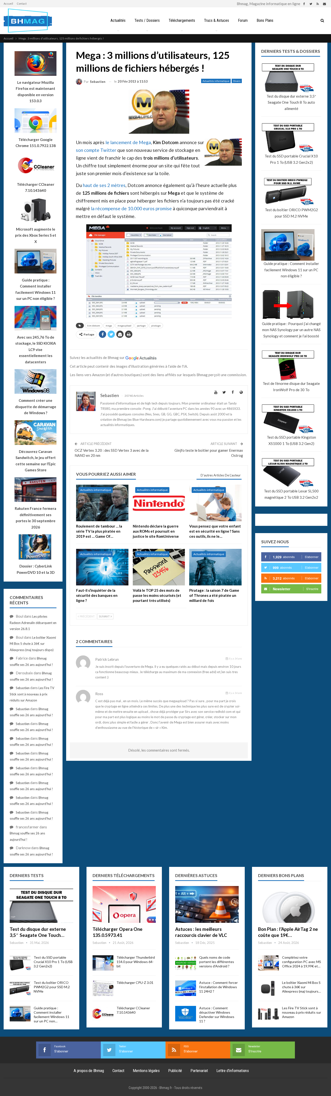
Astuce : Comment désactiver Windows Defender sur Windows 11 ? (216, 1014)
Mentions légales (146, 1070)
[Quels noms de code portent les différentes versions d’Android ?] (185, 963)
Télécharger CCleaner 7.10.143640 (133, 1010)
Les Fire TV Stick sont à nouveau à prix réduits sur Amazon (32, 694)
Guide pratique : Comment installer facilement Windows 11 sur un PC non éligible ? (291, 269)
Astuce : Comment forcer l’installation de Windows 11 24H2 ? (218, 986)
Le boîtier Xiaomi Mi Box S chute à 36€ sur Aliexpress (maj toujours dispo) (33, 644)
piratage (156, 325)
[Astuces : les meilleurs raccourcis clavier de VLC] (207, 904)
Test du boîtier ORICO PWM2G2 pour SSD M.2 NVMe (291, 213)
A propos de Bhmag (89, 1070)
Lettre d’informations (232, 1070)
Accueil (8, 3)
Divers (236, 80)
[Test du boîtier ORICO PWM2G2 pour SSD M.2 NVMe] (20, 988)
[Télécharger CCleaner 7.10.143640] (103, 1013)
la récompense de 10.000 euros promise (131, 208)
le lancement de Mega (128, 142)
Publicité (175, 1070)
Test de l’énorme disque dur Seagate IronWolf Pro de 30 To (291, 386)
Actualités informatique (216, 80)
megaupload (124, 325)
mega (109, 325)
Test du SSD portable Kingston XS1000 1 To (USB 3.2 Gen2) (291, 440)
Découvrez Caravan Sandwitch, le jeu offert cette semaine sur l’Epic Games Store (36, 460)
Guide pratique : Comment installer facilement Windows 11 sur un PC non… (51, 1014)
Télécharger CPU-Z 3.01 (135, 982)
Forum (243, 20)
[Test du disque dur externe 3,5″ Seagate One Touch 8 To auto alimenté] (41, 904)
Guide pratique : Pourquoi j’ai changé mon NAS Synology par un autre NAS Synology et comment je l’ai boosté (291, 329)
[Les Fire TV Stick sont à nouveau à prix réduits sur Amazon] (268, 1013)
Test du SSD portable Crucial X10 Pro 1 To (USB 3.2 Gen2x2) (291, 159)
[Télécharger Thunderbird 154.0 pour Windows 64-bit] (103, 963)
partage (141, 325)
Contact (22, 3)
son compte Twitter (96, 150)
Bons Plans (265, 20)
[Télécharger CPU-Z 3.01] (103, 988)
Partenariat (199, 1070)
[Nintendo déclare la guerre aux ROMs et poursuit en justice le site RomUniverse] (159, 503)
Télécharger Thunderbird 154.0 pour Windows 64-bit (136, 961)
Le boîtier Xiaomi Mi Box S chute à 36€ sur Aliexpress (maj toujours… (301, 986)
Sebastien (23, 688)
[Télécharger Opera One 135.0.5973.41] (124, 904)
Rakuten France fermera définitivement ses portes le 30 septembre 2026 (35, 517)
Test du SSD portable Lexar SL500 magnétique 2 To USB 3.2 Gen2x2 (291, 494)
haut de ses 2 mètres (104, 185)
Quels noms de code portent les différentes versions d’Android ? (216, 961)
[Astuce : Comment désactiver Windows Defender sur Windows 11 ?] (185, 1013)
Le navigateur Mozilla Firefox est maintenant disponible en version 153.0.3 (35, 91)
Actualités (118, 20)
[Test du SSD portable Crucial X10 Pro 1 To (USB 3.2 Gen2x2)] (20, 963)
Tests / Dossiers (147, 20)
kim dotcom (93, 325)
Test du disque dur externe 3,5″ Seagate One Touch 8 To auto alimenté (291, 102)
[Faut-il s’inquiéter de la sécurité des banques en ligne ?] (102, 567)
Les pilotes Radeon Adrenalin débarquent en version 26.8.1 (33, 622)
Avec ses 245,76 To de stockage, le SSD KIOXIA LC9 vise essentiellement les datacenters (35, 349)
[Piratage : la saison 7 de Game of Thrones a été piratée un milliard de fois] (215, 567)
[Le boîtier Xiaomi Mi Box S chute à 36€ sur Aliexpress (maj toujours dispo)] (268, 988)
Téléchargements (182, 20)
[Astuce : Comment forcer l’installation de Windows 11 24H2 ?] (185, 988)
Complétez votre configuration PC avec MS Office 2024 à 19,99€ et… (301, 961)
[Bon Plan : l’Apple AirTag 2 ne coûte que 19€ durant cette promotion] (290, 904)
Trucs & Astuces (216, 20)
